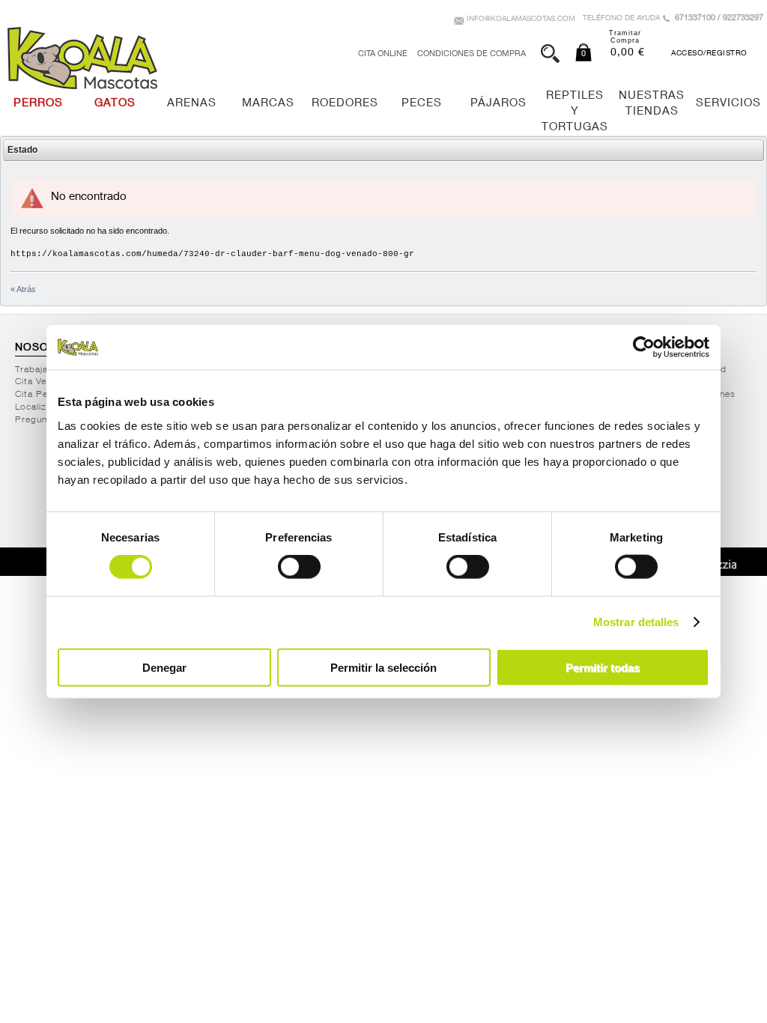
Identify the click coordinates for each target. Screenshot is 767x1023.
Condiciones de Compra (471, 54)
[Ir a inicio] (82, 58)
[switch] (299, 567)
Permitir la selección (383, 667)
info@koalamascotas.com (521, 19)
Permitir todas (603, 667)
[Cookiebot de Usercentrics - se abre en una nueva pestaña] (643, 347)
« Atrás (23, 289)
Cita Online (382, 54)
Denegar (164, 667)
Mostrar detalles (636, 622)
